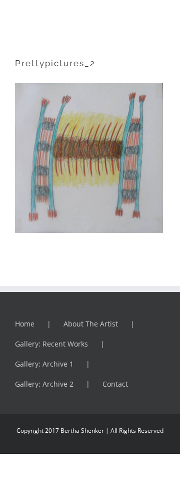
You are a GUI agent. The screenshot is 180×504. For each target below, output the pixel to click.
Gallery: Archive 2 (44, 384)
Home (24, 323)
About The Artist (91, 323)
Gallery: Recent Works (51, 344)
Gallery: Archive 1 (44, 364)
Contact (115, 384)
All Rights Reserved (136, 430)
